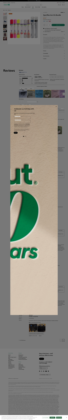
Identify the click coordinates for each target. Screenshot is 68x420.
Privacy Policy (16, 124)
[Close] (56, 106)
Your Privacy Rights (45, 417)
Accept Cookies (59, 417)
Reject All (52, 417)
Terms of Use (27, 123)
